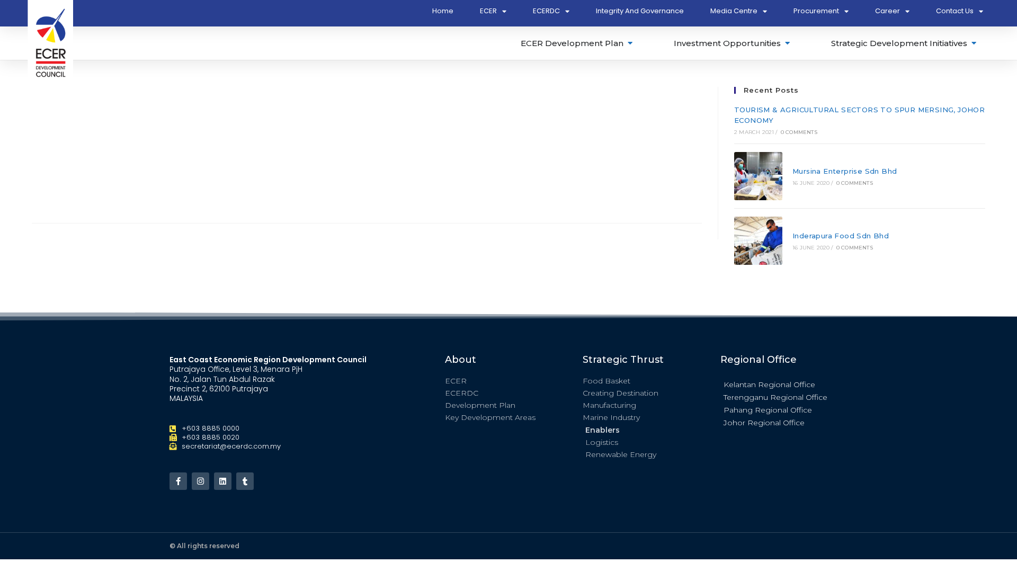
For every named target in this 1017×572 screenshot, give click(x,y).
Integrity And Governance (640, 11)
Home (442, 11)
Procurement (816, 11)
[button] (784, 384)
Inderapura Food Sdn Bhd (840, 235)
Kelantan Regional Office (769, 384)
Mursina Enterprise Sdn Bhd (844, 171)
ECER (488, 11)
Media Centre (733, 11)
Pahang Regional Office (768, 410)
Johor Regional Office (764, 422)
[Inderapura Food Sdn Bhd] (758, 241)
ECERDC (546, 11)
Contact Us (955, 11)
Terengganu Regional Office (775, 397)
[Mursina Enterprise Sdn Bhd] (758, 176)
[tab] (577, 43)
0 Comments (799, 132)
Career (887, 11)
